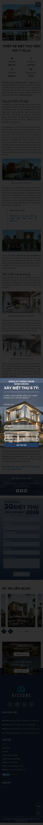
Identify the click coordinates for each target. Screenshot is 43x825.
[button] (40, 381)
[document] (21, 412)
